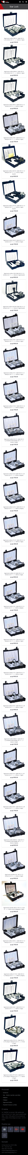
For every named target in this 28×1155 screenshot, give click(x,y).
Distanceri (5, 1092)
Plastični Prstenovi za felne (10, 1105)
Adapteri (5, 1097)
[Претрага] (23, 1)
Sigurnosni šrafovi (7, 1102)
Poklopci (5, 1100)
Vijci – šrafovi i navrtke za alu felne (11, 1095)
